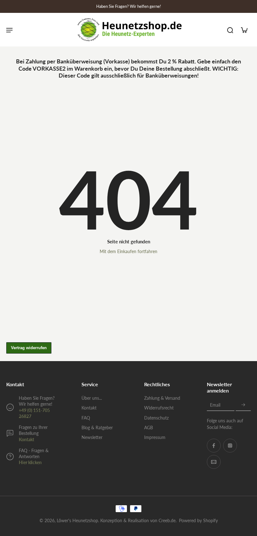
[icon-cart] (244, 30)
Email (215, 405)
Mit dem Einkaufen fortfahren (128, 251)
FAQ (85, 417)
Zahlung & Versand (162, 398)
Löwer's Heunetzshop (77, 520)
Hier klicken (30, 462)
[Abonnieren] (243, 405)
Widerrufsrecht (159, 407)
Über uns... (91, 398)
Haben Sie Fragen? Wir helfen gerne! (128, 6)
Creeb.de (167, 520)
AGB (148, 427)
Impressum (154, 437)
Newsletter (91, 437)
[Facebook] (214, 445)
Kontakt (26, 439)
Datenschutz (156, 417)
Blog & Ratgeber (97, 427)
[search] (230, 30)
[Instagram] (230, 445)
